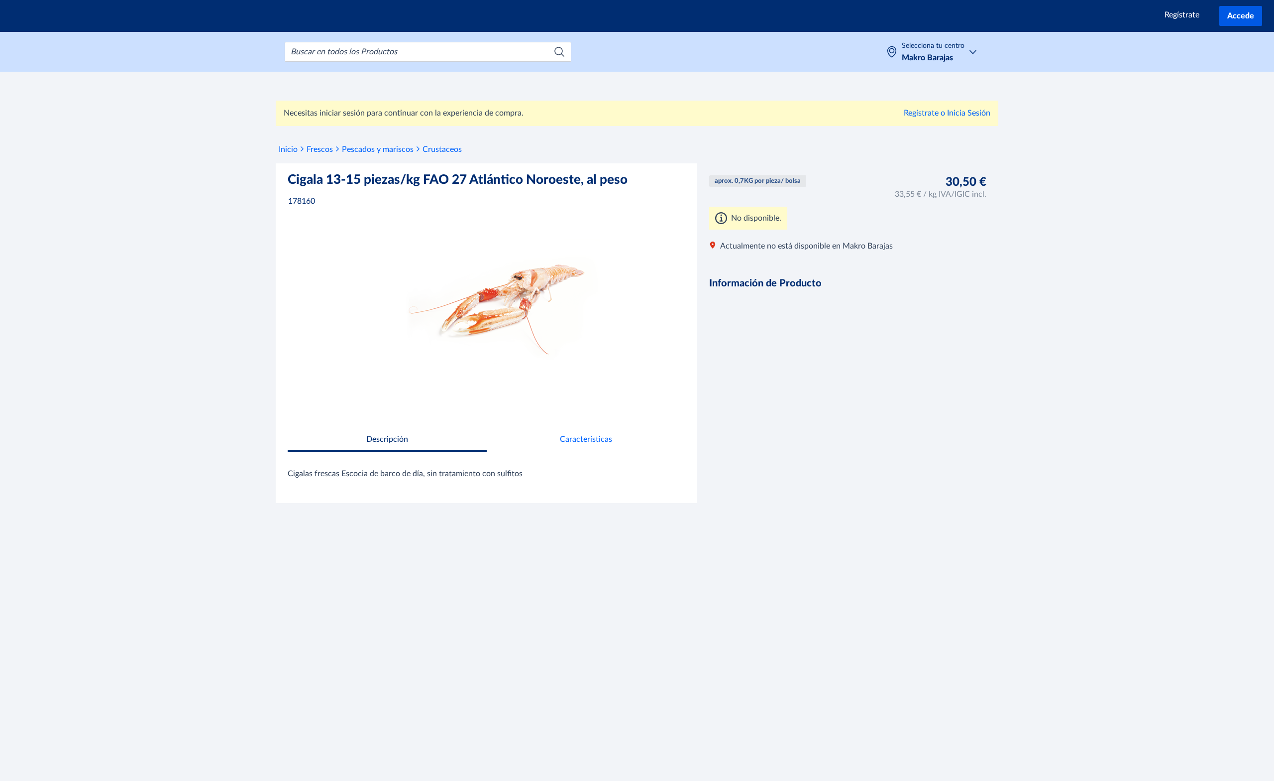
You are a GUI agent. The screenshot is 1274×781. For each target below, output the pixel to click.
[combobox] (428, 52)
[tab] (387, 440)
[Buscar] (559, 52)
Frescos (320, 149)
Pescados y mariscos (378, 149)
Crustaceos (442, 149)
